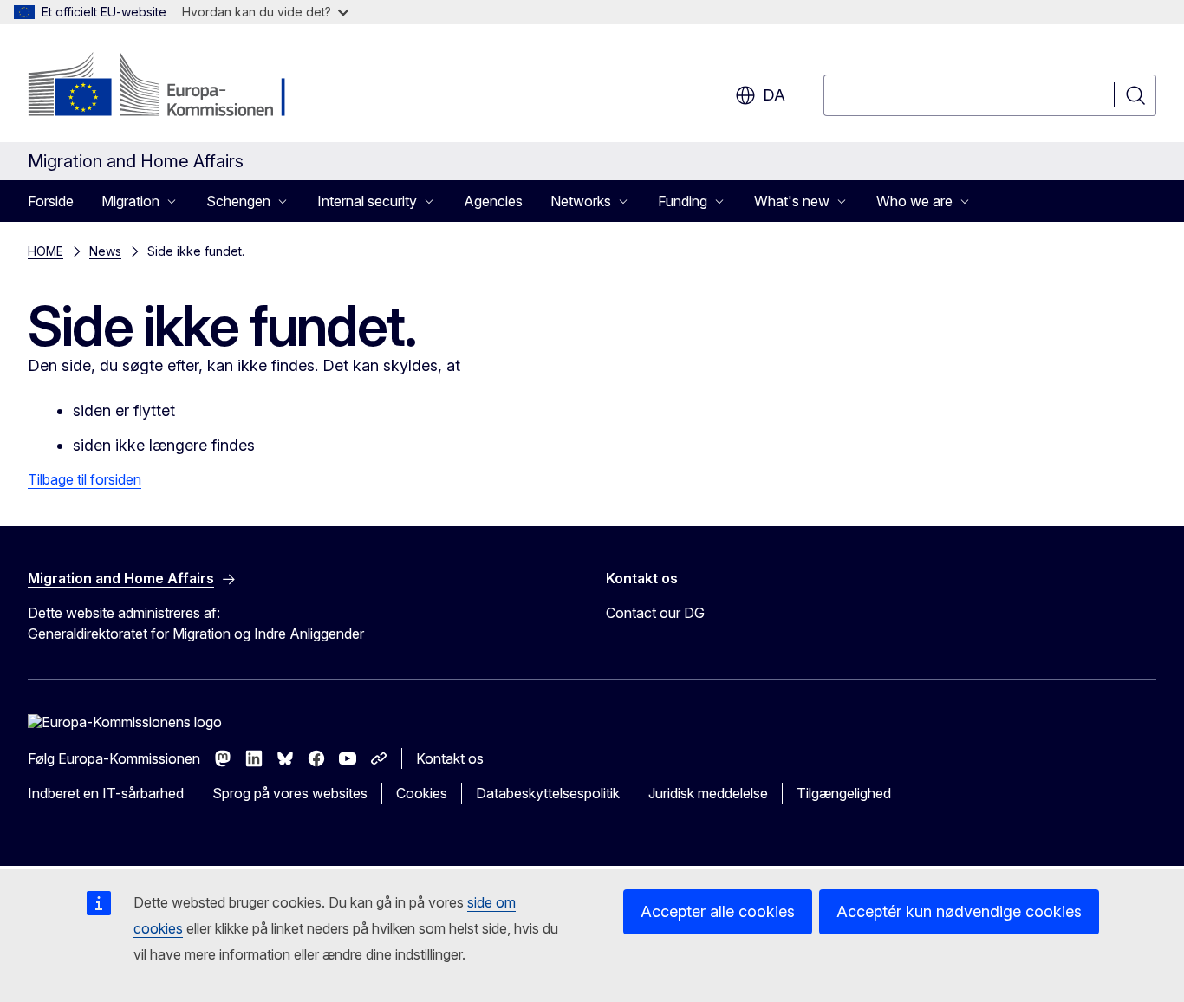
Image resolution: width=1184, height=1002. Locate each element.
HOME (45, 251)
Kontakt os (450, 758)
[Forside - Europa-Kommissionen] (168, 86)
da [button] (774, 95)
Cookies (421, 793)
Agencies (493, 201)
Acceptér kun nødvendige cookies (959, 911)
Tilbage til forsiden (84, 479)
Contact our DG (655, 612)
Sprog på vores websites (290, 793)
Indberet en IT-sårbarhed (106, 793)
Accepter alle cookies (718, 911)
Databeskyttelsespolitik (548, 793)
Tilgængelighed (844, 793)
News (105, 251)
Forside (51, 201)
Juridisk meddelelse (708, 793)
